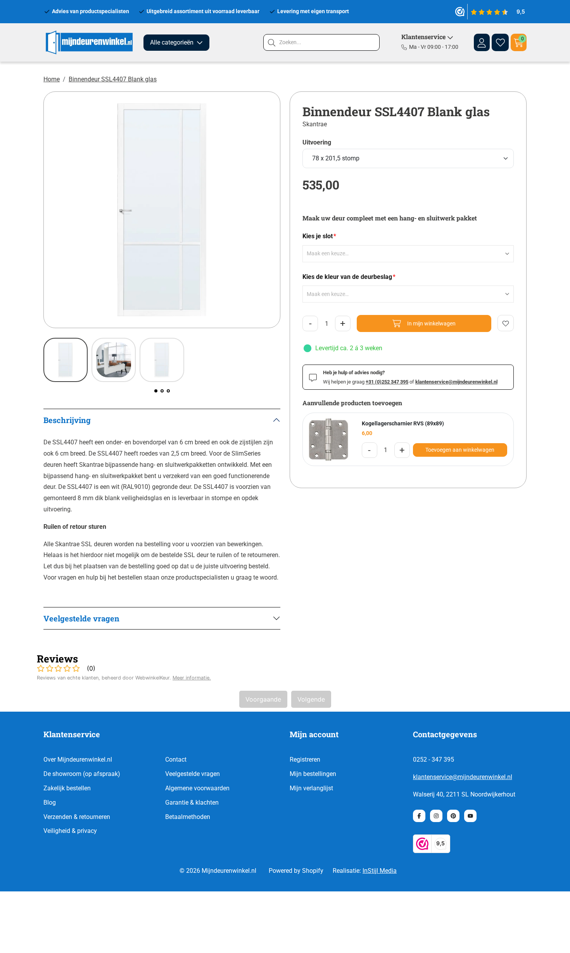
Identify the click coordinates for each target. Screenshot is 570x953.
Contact (176, 759)
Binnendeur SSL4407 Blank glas (113, 79)
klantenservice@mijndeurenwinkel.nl (462, 777)
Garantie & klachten (192, 802)
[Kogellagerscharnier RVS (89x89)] (329, 439)
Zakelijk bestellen (67, 788)
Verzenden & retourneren (76, 817)
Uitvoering (316, 142)
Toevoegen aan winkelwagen (459, 450)
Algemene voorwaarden (197, 788)
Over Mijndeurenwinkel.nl (77, 759)
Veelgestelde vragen (192, 774)
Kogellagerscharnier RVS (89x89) (403, 423)
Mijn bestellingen (313, 774)
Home (51, 79)
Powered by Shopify (296, 870)
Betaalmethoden (187, 817)
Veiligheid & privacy (70, 830)
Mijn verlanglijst (311, 788)
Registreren (305, 759)
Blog (49, 802)
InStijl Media (380, 870)
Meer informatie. (192, 678)
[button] (155, 390)
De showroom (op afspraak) (81, 774)
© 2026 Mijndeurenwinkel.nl (218, 870)
